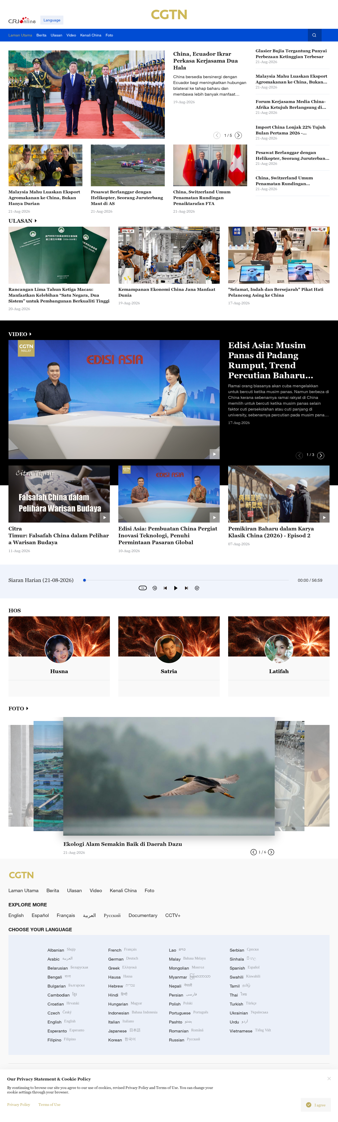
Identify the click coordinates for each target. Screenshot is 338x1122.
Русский (112, 915)
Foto (149, 890)
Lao (177, 950)
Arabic (60, 959)
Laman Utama (23, 890)
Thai (238, 995)
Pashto (180, 1022)
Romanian (186, 1030)
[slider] (84, 580)
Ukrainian (249, 1013)
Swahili (245, 977)
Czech (60, 1013)
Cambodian (62, 995)
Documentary (143, 915)
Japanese (124, 1030)
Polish (181, 1004)
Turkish (243, 1004)
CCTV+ (173, 915)
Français (66, 915)
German (123, 959)
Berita (52, 890)
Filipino (62, 1039)
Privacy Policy (18, 1104)
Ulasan (74, 890)
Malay (187, 959)
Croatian (63, 1004)
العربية (89, 915)
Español (40, 915)
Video (96, 890)
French (122, 950)
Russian (184, 1039)
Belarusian (68, 968)
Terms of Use (49, 1104)
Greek (122, 968)
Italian (121, 1022)
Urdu (239, 1022)
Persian (183, 995)
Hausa (120, 977)
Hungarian (125, 1004)
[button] (216, 135)
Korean (122, 1039)
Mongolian (186, 968)
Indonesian (132, 1013)
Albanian (62, 950)
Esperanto (66, 1030)
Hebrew (121, 986)
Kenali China (123, 890)
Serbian (244, 950)
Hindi (117, 995)
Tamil (240, 986)
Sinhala (243, 959)
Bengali (59, 977)
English (16, 915)
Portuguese (188, 1013)
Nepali (180, 986)
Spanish (245, 968)
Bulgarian (66, 986)
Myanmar (189, 977)
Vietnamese (250, 1030)
